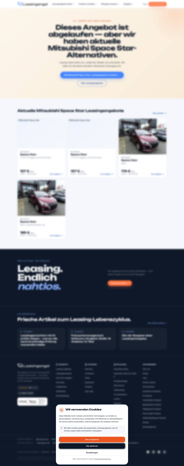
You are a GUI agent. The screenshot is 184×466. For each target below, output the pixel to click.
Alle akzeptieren (92, 439)
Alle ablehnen (92, 446)
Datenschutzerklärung (103, 459)
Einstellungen (92, 453)
